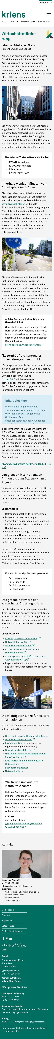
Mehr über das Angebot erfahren (23, 345)
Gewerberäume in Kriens (18, 740)
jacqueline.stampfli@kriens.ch (25, 824)
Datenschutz (8, 926)
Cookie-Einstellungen (12, 931)
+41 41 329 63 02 (17, 827)
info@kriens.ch (11, 971)
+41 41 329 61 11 (12, 974)
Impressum (7, 921)
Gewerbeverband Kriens (18, 646)
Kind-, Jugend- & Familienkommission (22, 892)
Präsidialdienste (12, 898)
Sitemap (6, 915)
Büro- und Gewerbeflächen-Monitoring (26, 736)
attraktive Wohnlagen (13, 204)
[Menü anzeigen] (48, 15)
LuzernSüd (8, 379)
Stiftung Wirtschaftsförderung (21, 639)
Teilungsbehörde (12, 901)
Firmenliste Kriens (15, 743)
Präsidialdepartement (14, 895)
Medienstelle (8, 910)
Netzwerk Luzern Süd (16, 642)
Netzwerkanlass (14, 771)
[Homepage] (13, 13)
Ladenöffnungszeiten (17, 768)
